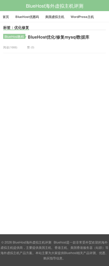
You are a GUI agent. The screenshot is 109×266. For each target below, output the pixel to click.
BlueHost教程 (14, 36)
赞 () (30, 47)
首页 (6, 16)
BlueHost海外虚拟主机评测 (54, 5)
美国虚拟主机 (54, 16)
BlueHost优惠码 (27, 16)
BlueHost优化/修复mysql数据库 (58, 37)
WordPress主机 (82, 16)
